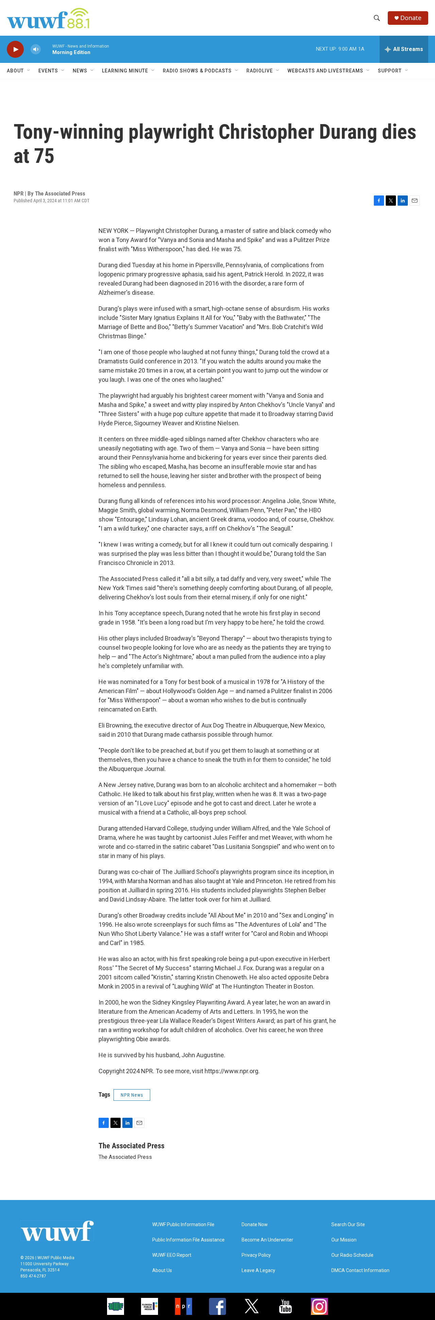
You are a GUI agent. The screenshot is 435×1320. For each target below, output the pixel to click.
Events (48, 70)
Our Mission (343, 1239)
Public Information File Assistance (188, 1239)
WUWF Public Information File (183, 1224)
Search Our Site (348, 1224)
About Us (162, 1270)
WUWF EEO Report (171, 1255)
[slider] (47, 49)
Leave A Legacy (258, 1270)
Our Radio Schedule (352, 1255)
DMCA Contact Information (360, 1270)
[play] (15, 49)
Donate (410, 17)
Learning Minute (125, 70)
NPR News (132, 1095)
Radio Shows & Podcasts (197, 70)
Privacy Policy (256, 1255)
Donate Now (255, 1224)
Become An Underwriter (267, 1239)
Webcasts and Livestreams (325, 70)
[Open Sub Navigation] (29, 70)
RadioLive (259, 70)
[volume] (35, 49)
